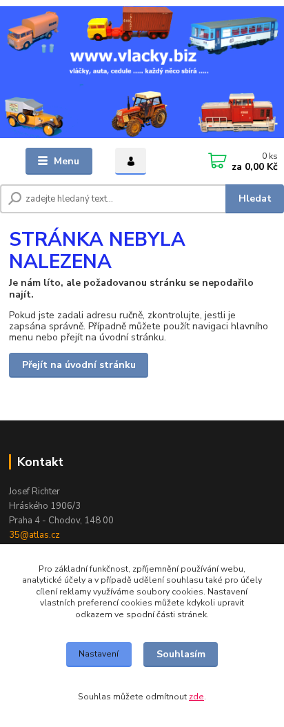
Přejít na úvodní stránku (79, 364)
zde (196, 696)
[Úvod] (142, 72)
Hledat (255, 198)
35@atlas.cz (34, 535)
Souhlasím (180, 654)
